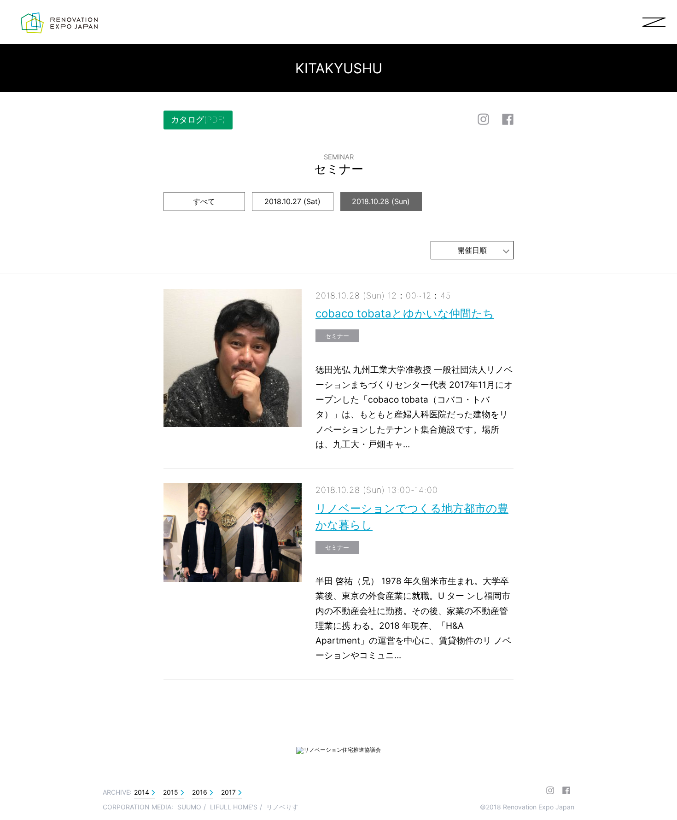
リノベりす (282, 807)
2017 (228, 792)
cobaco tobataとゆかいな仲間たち (404, 313)
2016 (199, 792)
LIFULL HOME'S (233, 807)
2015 (170, 792)
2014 (141, 792)
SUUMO (189, 807)
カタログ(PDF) (198, 119)
